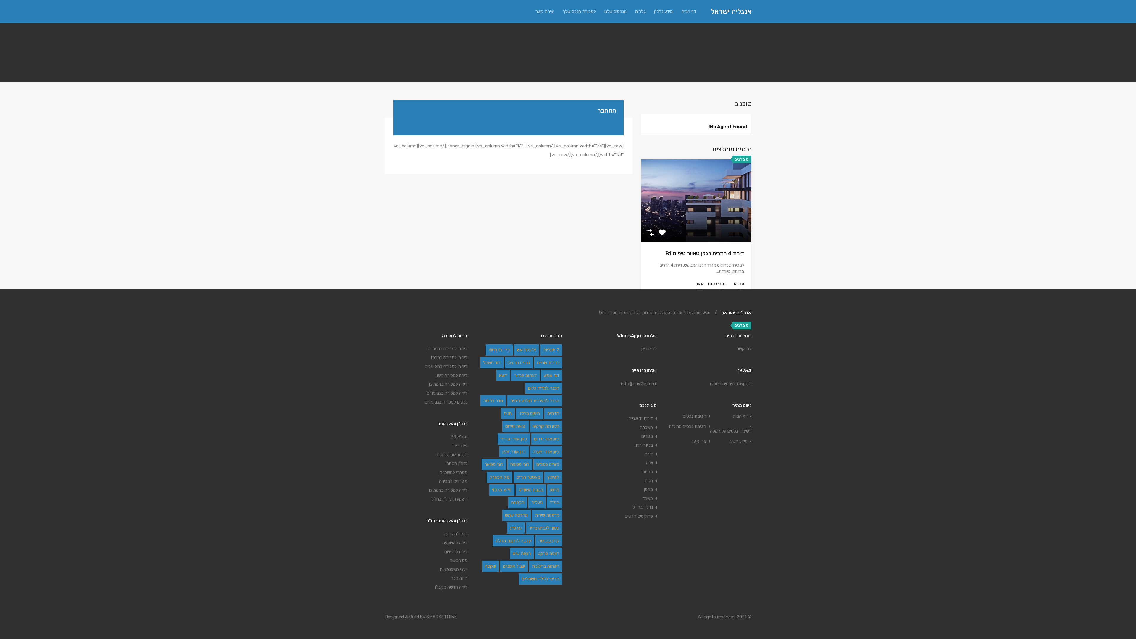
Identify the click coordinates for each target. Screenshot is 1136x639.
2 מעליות (551, 350)
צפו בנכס (696, 225)
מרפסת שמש (516, 515)
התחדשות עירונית (452, 454)
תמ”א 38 (459, 437)
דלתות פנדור (525, 375)
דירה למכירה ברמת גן (448, 490)
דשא (503, 375)
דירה (649, 454)
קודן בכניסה (548, 540)
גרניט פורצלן (519, 362)
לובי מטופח (519, 464)
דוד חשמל (492, 362)
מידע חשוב (738, 441)
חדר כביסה (493, 401)
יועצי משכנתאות (453, 569)
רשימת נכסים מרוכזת (687, 427)
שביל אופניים (514, 566)
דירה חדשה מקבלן (451, 587)
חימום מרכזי (529, 413)
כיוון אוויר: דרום (546, 439)
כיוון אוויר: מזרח (514, 439)
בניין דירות (644, 445)
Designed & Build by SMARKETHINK (421, 616)
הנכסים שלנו (615, 11)
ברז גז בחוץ (499, 350)
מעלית (537, 502)
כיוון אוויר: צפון (514, 451)
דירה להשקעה (454, 543)
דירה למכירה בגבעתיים (447, 393)
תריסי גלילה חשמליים (540, 579)
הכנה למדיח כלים (543, 388)
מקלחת (517, 502)
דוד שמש (551, 375)
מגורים (647, 436)
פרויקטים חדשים (639, 516)
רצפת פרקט (548, 553)
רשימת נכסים (694, 416)
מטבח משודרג (531, 490)
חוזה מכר (459, 578)
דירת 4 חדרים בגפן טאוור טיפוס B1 (704, 253)
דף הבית (688, 11)
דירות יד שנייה (641, 418)
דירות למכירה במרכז (449, 357)
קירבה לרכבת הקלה (513, 540)
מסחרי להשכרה (453, 472)
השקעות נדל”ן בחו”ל (449, 499)
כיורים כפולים (547, 464)
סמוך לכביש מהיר (544, 528)
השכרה (646, 427)
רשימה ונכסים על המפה (730, 431)
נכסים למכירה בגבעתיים (446, 402)
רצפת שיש (522, 553)
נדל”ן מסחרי (456, 463)
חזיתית (553, 413)
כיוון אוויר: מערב (546, 451)
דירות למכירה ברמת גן (447, 348)
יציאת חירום (515, 426)
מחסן (648, 489)
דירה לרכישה (455, 551)
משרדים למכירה (453, 481)
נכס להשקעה (455, 534)
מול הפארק (499, 477)
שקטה (490, 566)
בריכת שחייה (548, 362)
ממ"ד (554, 502)
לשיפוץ (553, 477)
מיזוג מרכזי (501, 490)
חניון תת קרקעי (546, 426)
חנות (649, 480)
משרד (648, 498)
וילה (649, 463)
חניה (508, 413)
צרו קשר (744, 348)
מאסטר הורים (528, 477)
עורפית (516, 528)
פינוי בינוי (460, 445)
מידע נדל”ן (663, 11)
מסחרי (647, 472)
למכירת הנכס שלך (579, 11)
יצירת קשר (544, 11)
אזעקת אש (526, 350)
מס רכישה (458, 560)
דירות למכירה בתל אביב (446, 366)
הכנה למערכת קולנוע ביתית (534, 401)
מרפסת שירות (547, 515)
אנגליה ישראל (731, 11)
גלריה (640, 11)
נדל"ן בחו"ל (642, 507)
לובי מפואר (494, 464)
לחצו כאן (649, 348)
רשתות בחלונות (545, 566)
